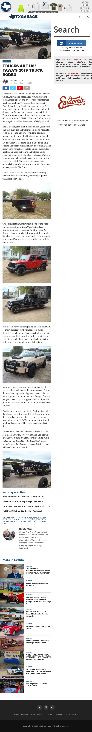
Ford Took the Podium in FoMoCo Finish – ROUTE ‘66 (27, 506)
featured (28, 518)
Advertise (73, 714)
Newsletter (61, 714)
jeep (44, 518)
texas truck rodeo (18, 521)
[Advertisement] (72, 219)
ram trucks (19, 520)
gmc (39, 518)
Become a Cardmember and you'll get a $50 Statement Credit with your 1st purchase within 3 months (74, 77)
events (21, 518)
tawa (33, 520)
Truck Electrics (10, 173)
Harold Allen (17, 80)
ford (35, 518)
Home (16, 714)
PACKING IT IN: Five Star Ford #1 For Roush (22, 511)
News (32, 714)
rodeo (27, 520)
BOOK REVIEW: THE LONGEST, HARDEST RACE (23, 497)
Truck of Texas (33, 521)
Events (40, 714)
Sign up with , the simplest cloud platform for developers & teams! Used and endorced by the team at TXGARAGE (74, 63)
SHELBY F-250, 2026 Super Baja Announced (23, 502)
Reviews (24, 714)
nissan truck (8, 520)
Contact (49, 714)
